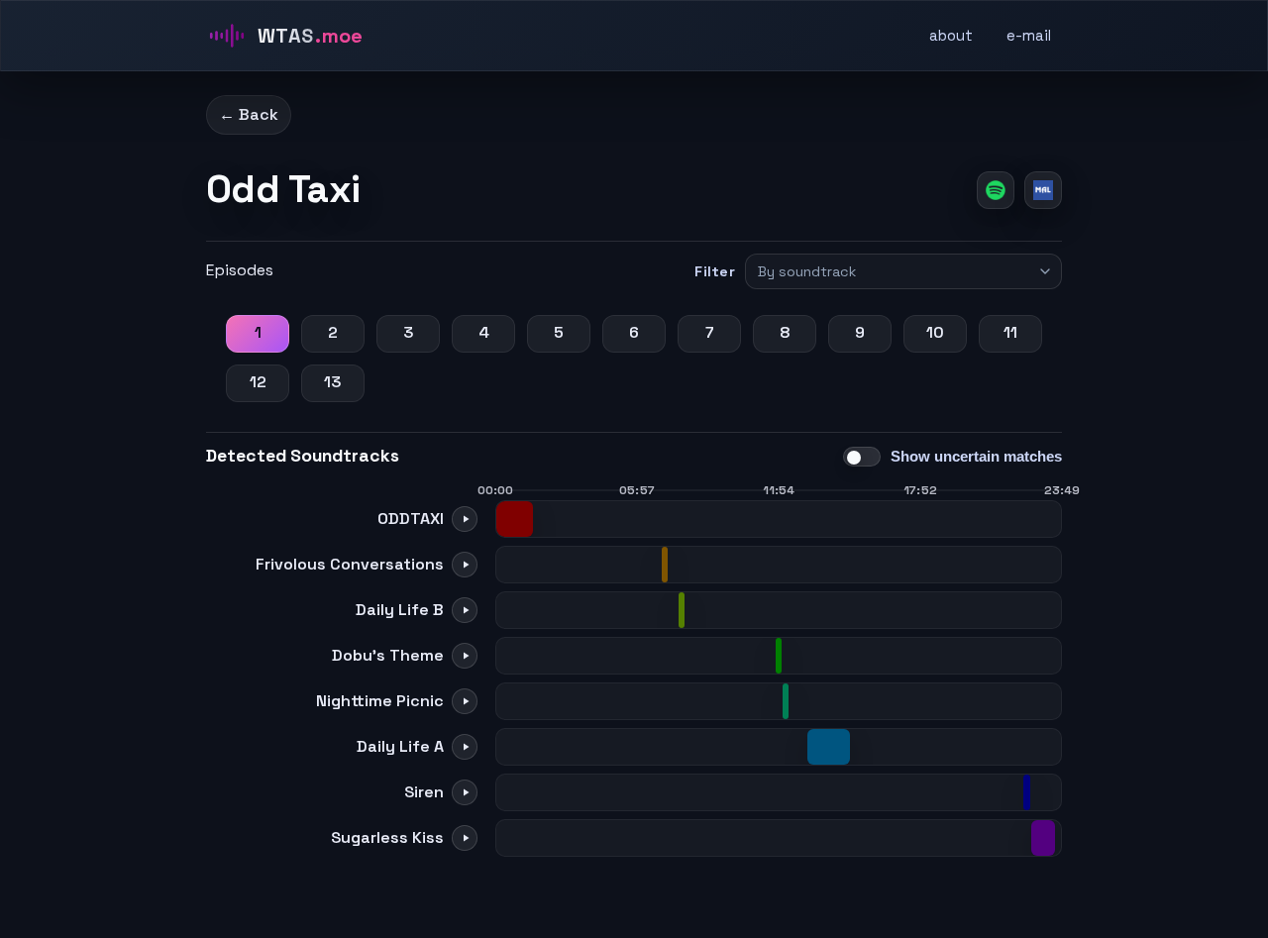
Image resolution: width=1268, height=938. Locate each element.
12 (258, 381)
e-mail (1028, 35)
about (951, 35)
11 (1010, 332)
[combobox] (894, 271)
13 (333, 381)
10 (935, 332)
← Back (248, 114)
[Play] (464, 519)
